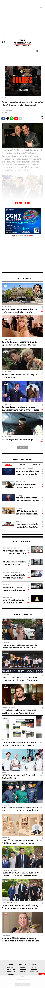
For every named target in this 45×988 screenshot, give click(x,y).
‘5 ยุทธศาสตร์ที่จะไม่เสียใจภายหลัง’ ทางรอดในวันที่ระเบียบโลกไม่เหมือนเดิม (14, 576)
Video (22, 967)
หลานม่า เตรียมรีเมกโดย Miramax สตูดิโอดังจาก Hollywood (20, 376)
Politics (16, 870)
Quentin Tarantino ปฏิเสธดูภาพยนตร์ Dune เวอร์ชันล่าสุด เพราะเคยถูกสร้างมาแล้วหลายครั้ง (20, 408)
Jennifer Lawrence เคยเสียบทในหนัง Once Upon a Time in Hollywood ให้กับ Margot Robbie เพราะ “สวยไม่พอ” (21, 343)
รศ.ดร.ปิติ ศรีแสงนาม (24, 468)
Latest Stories (22, 614)
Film (4, 98)
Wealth (22, 964)
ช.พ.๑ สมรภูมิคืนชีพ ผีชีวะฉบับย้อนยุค (17, 439)
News (11, 964)
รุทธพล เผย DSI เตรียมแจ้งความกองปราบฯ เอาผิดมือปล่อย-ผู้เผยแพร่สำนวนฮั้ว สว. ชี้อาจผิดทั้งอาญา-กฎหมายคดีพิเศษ (20, 939)
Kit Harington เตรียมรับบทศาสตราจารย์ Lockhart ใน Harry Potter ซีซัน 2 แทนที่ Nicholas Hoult (19, 711)
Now (34, 967)
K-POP (5, 772)
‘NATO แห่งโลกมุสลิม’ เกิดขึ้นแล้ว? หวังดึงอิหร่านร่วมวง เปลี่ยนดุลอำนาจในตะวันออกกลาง (27, 512)
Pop (34, 964)
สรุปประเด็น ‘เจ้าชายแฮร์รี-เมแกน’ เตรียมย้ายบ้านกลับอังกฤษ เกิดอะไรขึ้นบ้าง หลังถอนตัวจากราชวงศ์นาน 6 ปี (14, 589)
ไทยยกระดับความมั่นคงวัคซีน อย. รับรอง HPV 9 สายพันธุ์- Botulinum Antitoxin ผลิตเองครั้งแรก (20, 874)
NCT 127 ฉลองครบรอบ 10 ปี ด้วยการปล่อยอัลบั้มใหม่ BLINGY (19, 776)
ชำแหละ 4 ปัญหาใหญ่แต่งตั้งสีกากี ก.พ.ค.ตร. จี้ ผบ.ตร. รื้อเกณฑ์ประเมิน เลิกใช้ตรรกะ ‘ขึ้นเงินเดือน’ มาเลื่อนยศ (27, 486)
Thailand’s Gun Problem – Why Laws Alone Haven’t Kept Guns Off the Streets (14, 563)
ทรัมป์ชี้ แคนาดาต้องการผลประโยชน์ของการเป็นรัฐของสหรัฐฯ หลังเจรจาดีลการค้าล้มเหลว (27, 499)
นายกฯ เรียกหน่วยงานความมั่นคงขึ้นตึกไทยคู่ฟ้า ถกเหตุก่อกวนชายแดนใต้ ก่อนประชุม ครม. (20, 906)
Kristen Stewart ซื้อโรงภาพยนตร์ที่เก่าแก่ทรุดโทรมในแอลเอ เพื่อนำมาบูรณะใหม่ (19, 310)
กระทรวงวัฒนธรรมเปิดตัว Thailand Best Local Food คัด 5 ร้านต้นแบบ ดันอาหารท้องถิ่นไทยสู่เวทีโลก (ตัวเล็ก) (20, 679)
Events (34, 969)
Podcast (11, 967)
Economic (7, 548)
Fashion (5, 837)
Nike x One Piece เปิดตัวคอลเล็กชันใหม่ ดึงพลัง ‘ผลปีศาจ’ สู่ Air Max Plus (27, 525)
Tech (16, 548)
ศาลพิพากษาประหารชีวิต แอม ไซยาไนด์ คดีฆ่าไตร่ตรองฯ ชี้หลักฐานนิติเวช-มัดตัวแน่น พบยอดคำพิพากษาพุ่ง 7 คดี (20, 646)
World (19, 495)
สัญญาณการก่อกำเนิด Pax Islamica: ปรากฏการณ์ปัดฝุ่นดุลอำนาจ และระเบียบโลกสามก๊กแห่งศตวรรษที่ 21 (27, 472)
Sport (19, 521)
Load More (22, 946)
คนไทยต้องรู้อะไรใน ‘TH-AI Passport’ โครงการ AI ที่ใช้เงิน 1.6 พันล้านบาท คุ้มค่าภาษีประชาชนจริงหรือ (14, 552)
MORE (22, 447)
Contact (34, 972)
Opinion (11, 969)
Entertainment (9, 707)
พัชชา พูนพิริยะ (10, 110)
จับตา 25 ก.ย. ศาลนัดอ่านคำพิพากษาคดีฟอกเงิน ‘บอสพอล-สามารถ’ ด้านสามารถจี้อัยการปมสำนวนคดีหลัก (20, 809)
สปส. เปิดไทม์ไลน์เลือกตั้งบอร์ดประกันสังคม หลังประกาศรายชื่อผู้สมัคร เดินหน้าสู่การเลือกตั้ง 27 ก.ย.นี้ (14, 601)
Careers (22, 969)
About (22, 972)
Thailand (20, 482)
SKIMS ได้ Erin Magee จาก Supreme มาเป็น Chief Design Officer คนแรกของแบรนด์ (20, 841)
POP (9, 306)
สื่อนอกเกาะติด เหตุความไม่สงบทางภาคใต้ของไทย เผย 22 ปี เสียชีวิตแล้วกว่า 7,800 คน (20, 744)
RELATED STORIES (22, 278)
